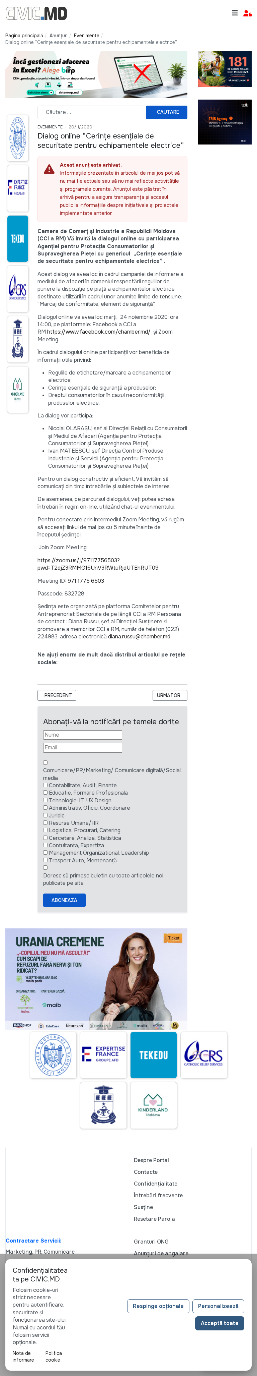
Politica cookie (54, 1356)
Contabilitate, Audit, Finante (83, 785)
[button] (247, 13)
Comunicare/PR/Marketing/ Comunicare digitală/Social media (112, 774)
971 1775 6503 (86, 580)
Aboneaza (64, 900)
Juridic (57, 815)
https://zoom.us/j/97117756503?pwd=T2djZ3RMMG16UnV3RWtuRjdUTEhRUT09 (98, 564)
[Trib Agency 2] (225, 121)
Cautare (168, 112)
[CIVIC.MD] (36, 12)
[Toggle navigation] (235, 13)
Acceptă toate (220, 1323)
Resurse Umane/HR (74, 822)
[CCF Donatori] (225, 68)
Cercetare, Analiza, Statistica (85, 838)
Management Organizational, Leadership (99, 852)
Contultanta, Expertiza (76, 845)
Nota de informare (23, 1356)
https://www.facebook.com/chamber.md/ (99, 331)
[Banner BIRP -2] (96, 73)
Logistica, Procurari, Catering (84, 830)
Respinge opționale (158, 1306)
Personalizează (218, 1306)
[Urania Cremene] (96, 978)
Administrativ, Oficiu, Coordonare (89, 807)
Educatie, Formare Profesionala (88, 792)
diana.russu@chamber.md (139, 636)
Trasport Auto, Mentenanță (83, 860)
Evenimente (50, 127)
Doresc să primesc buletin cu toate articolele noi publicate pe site (103, 879)
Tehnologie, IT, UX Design (80, 800)
